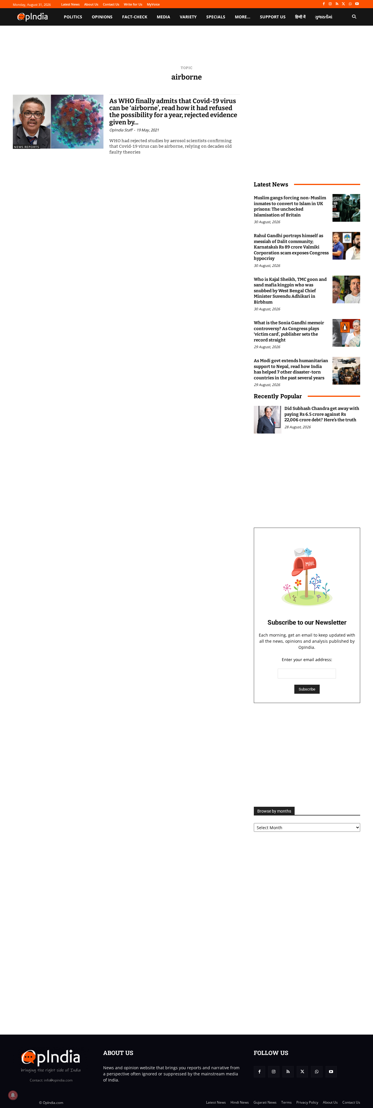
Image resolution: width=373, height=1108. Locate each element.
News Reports (26, 147)
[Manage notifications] (12, 1095)
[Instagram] (330, 4)
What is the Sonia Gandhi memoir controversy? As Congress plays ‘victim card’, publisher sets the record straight (289, 331)
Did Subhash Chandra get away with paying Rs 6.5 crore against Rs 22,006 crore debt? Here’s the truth (321, 414)
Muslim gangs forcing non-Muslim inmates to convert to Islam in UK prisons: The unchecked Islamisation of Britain (290, 206)
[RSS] (337, 4)
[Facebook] (323, 4)
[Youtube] (356, 4)
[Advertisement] (307, 755)
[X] (343, 4)
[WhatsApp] (350, 4)
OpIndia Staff (120, 130)
